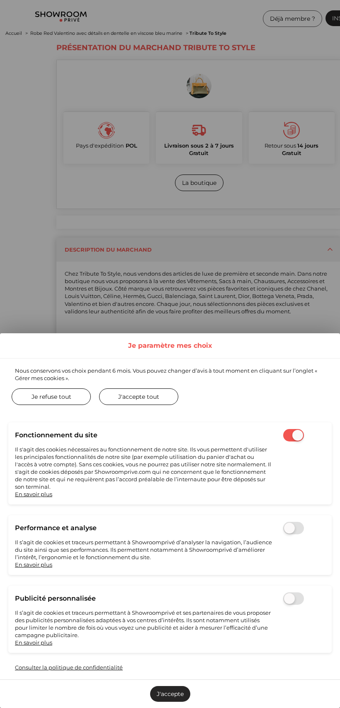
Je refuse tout (51, 396)
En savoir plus (33, 494)
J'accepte (170, 694)
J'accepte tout (138, 396)
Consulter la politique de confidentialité (69, 667)
